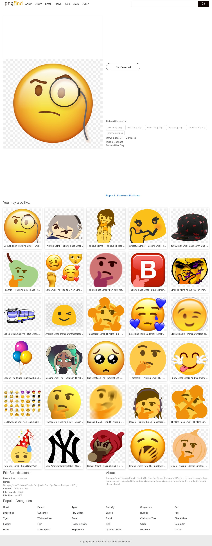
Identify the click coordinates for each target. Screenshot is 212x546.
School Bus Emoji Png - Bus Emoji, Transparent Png (29, 333)
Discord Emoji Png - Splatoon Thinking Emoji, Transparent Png (76, 377)
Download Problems (128, 195)
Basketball (8, 512)
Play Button (77, 512)
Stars (76, 4)
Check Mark (181, 518)
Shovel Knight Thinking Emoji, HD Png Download (111, 465)
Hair (39, 523)
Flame (40, 507)
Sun (67, 4)
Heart (6, 507)
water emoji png (154, 127)
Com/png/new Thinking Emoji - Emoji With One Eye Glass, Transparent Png (41, 245)
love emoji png (134, 127)
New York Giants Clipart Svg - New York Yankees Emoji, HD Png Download (82, 465)
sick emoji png (115, 127)
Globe (143, 523)
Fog (176, 512)
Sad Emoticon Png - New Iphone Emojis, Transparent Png (115, 377)
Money (178, 529)
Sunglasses (146, 507)
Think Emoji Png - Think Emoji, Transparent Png (110, 245)
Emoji (48, 4)
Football (7, 523)
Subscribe (42, 512)
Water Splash (44, 529)
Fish (108, 523)
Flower (58, 4)
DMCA (85, 4)
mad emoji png (175, 127)
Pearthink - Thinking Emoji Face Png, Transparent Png (30, 289)
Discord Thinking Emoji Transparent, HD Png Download (156, 421)
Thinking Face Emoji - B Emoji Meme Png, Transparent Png (158, 289)
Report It (110, 195)
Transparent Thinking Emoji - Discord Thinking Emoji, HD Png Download (80, 421)
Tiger (5, 518)
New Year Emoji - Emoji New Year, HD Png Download (30, 465)
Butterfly (110, 507)
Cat (176, 507)
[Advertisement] (53, 37)
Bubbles (144, 512)
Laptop (109, 512)
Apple (74, 507)
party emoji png (115, 132)
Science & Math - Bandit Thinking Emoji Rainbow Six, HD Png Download (122, 421)
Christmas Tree (148, 518)
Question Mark (113, 529)
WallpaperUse (44, 518)
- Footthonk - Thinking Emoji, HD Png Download (152, 377)
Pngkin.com (78, 529)
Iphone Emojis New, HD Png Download (148, 465)
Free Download (123, 67)
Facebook (145, 529)
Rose (74, 518)
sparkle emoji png (196, 127)
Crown (38, 4)
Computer (180, 523)
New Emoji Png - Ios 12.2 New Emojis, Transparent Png (72, 289)
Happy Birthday (79, 523)
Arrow (28, 4)
